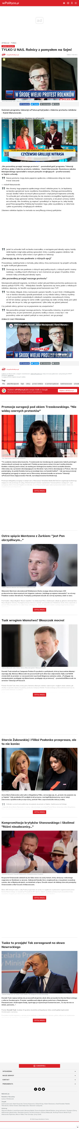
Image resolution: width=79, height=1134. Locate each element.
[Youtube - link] (39, 1089)
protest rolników (37, 384)
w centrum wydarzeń (52, 384)
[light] (64, 3)
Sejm (22, 384)
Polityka (13, 43)
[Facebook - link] (35, 1089)
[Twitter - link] (43, 1089)
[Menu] (75, 3)
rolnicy (28, 384)
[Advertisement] (39, 228)
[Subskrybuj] (68, 3)
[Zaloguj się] (72, 3)
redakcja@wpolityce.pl (36, 374)
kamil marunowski (66, 384)
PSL (3, 384)
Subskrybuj (11, 375)
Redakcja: (6, 1094)
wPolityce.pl (5, 43)
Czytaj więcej (39, 491)
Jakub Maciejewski (13, 384)
